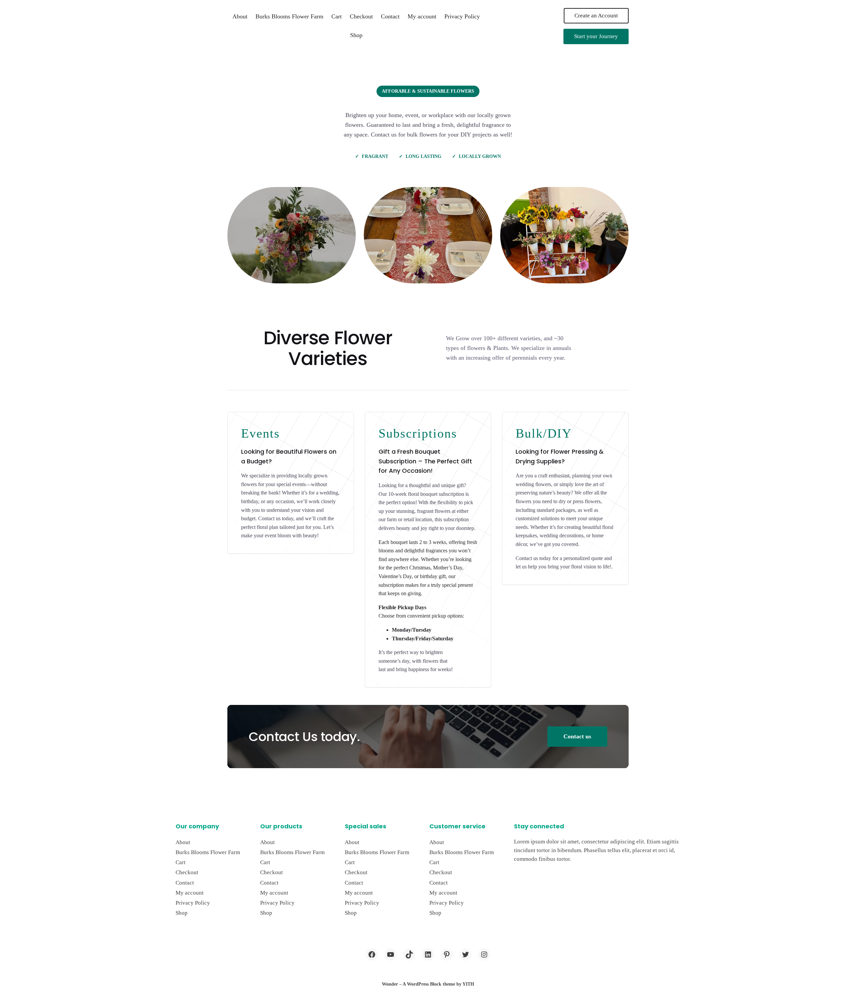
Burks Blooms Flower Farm (289, 16)
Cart (336, 16)
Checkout (361, 16)
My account (422, 16)
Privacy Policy (462, 16)
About (239, 16)
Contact (390, 16)
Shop (356, 35)
